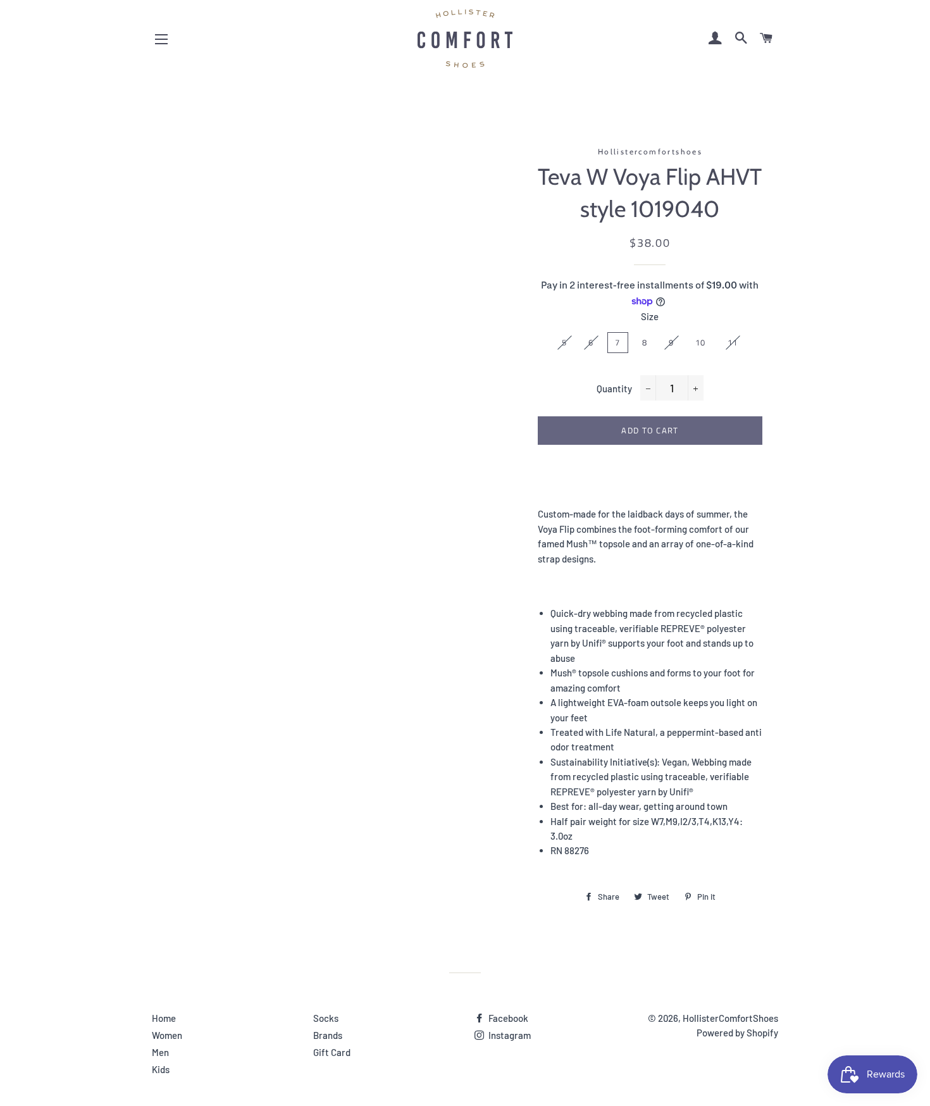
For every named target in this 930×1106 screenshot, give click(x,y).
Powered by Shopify (737, 1032)
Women (167, 1035)
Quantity (614, 388)
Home (164, 1018)
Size (650, 316)
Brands (327, 1035)
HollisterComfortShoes (730, 1018)
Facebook (507, 1018)
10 (700, 342)
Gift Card (331, 1052)
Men (160, 1052)
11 (733, 342)
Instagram (509, 1035)
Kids (161, 1069)
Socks (325, 1018)
